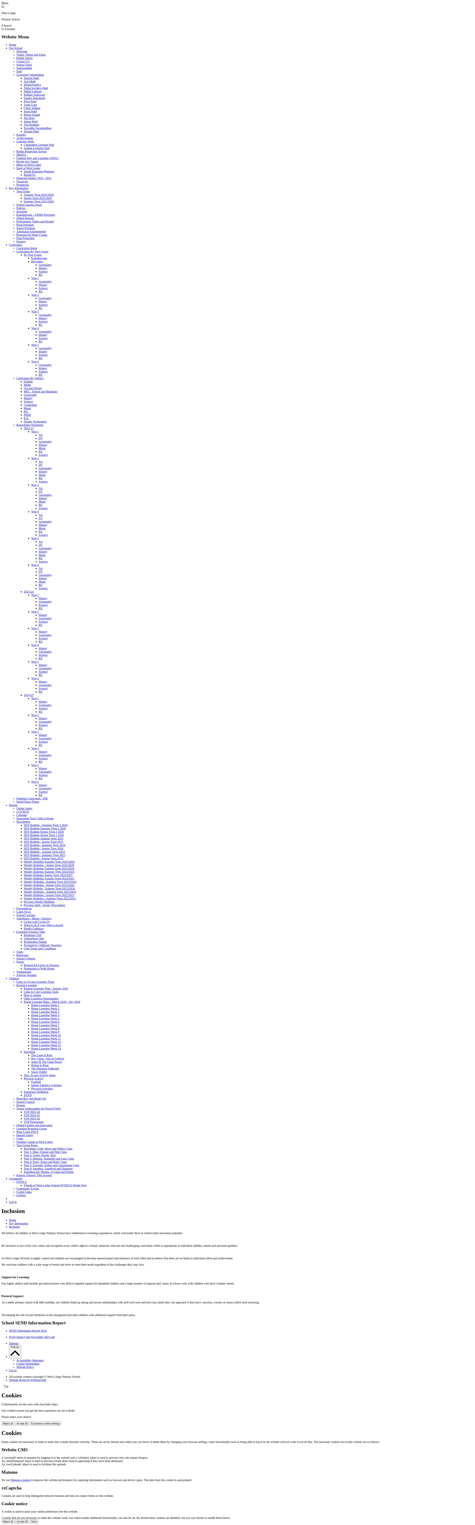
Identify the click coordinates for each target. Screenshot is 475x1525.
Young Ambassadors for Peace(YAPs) (38, 1108)
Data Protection (25, 238)
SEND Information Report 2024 (28, 1330)
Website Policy (25, 1367)
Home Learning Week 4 (45, 1015)
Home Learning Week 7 (45, 1025)
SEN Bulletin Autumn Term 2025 (43, 838)
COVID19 (22, 811)
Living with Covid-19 (36, 921)
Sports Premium (25, 228)
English (28, 381)
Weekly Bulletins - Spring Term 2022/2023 (49, 895)
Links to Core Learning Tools (41, 991)
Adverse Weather (26, 975)
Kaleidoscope (39, 258)
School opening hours (29, 204)
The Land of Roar (41, 1055)
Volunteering (23, 971)
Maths (27, 384)
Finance (21, 241)
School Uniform (25, 958)
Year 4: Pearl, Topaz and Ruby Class (45, 1162)
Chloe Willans (32, 108)
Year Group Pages (27, 1145)
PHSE (27, 414)
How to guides (32, 995)
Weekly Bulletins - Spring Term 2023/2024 (49, 885)
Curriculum (15, 244)
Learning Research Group (31, 1128)
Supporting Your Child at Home (35, 818)
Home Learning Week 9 (45, 1031)
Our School (15, 48)
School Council (25, 1101)
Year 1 (35, 278)
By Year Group (33, 254)
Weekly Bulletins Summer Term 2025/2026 (49, 861)
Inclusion (21, 211)
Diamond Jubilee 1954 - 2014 (33, 178)
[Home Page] (2, 6)
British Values (24, 58)
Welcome (21, 51)
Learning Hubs (25, 141)
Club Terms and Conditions (40, 948)
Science (43, 271)
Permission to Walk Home (39, 968)
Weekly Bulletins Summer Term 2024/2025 (49, 871)
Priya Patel (30, 101)
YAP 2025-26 (32, 1118)
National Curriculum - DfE (32, 798)
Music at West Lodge (28, 164)
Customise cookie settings (45, 1423)
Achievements (24, 138)
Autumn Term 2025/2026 (39, 194)
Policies (20, 208)
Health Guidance (34, 928)
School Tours (24, 64)
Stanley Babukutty (34, 98)
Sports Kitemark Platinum (39, 171)
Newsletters (23, 821)
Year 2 (35, 294)
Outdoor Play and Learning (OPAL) (37, 158)
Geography (45, 264)
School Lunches (25, 915)
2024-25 (29, 695)
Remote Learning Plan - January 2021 (46, 988)
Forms (20, 961)
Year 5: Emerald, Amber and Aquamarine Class (51, 1165)
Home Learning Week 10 (46, 1035)
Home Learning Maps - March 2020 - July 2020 (52, 1001)
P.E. (26, 411)
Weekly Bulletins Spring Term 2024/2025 (48, 875)
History (43, 268)
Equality (21, 134)
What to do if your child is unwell (43, 925)
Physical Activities (42, 1088)
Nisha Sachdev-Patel (36, 88)
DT (41, 438)
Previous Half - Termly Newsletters (44, 905)
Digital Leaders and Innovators (34, 1125)
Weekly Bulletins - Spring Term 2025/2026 (49, 865)
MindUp (21, 154)
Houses (20, 1105)
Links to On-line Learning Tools (35, 981)
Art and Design (33, 388)
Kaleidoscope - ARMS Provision (35, 214)
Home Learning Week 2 (45, 1008)
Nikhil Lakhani (33, 91)
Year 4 (35, 328)
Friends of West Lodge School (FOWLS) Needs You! (55, 1185)
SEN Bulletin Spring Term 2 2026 (44, 831)
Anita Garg (30, 104)
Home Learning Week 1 (45, 1005)
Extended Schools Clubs (30, 931)
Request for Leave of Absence (41, 965)
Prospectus (22, 184)
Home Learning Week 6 (45, 1021)
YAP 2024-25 (32, 1115)
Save (34, 1521)
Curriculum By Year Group (32, 251)
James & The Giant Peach (46, 1061)
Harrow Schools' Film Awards (34, 1175)
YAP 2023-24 (32, 1112)
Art (40, 435)
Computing (30, 404)
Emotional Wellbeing (36, 1091)
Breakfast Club (32, 935)
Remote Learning (26, 985)
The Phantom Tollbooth (45, 1068)
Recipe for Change (27, 161)
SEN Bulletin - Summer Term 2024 (44, 845)
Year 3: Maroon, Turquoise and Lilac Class (49, 1158)
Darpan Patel (31, 78)
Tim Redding (31, 124)
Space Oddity (39, 1071)
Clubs (19, 951)
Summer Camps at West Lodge (34, 1142)
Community (16, 1178)
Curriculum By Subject (29, 378)
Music (27, 408)
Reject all (8, 1423)
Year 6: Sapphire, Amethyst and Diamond (48, 1168)
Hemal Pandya (32, 84)
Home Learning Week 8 (45, 1028)
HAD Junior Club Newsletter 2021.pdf (32, 1337)
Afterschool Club (34, 938)
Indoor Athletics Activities (46, 1085)
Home (12, 44)
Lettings (21, 1195)
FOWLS (21, 1182)
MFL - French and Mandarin (40, 391)
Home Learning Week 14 (46, 1048)
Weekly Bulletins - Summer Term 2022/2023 (50, 891)
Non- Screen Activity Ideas (39, 1075)
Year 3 (35, 311)
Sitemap (13, 1343)
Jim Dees (29, 118)
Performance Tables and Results (35, 221)
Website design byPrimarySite (27, 1380)
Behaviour (22, 955)
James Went (31, 121)
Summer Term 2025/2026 (39, 201)
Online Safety (24, 808)
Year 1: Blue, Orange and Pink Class (45, 1152)
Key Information (18, 188)
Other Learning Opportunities (41, 998)
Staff (19, 71)
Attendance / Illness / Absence (34, 918)
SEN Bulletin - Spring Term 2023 (43, 858)
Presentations (24, 908)
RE (40, 274)
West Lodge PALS (27, 1132)
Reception (37, 261)
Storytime (29, 1051)
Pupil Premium (25, 224)
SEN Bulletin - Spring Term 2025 (43, 841)
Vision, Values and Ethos (31, 54)
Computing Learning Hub (39, 144)
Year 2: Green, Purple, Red (39, 1155)
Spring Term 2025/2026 (38, 198)
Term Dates (23, 191)
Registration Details (35, 941)
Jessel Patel (30, 111)
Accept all (22, 1423)
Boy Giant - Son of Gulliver (47, 1058)
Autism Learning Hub (37, 148)
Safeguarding (24, 68)
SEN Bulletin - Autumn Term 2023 (44, 851)
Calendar (21, 815)
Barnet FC (30, 174)
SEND (28, 1095)
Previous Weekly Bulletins (39, 901)
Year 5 (35, 344)
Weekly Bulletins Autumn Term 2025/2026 (49, 868)
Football (36, 1081)
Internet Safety (24, 1135)
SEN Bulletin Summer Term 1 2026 (45, 828)
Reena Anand (32, 114)
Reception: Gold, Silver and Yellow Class (48, 1148)
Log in (13, 1202)
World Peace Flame (27, 801)
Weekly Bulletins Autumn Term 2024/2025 (49, 878)
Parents (13, 805)
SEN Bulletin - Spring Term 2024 (43, 848)
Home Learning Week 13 (46, 1045)
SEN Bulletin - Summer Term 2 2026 (46, 825)
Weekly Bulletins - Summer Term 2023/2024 (50, 881)
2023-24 (29, 591)
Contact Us (23, 61)
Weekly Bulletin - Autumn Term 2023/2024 (49, 888)
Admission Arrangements (31, 231)
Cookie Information (27, 1363)
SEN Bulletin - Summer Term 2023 (44, 855)
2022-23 (29, 428)
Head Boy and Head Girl (31, 1098)
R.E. (26, 418)
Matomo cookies (20, 1480)
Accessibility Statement (30, 1360)
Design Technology (35, 421)
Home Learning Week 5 (45, 1018)
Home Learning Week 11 (46, 1038)
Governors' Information (30, 74)
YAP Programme (34, 1122)
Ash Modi (30, 81)
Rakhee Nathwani (34, 94)
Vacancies (22, 181)
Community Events (27, 1188)
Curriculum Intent (26, 248)
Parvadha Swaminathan (37, 128)
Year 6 (35, 361)
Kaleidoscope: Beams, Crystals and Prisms (49, 1172)
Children (14, 978)
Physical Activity (34, 1078)
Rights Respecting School (31, 151)
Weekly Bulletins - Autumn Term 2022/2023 (50, 898)
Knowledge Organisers (29, 425)
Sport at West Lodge (28, 168)
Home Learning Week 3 (45, 1011)
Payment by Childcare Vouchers (42, 945)
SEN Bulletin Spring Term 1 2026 (44, 835)
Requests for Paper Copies (31, 234)
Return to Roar (40, 1065)
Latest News (23, 911)
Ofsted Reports (25, 218)
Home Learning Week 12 (46, 1041)
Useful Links (24, 1192)
